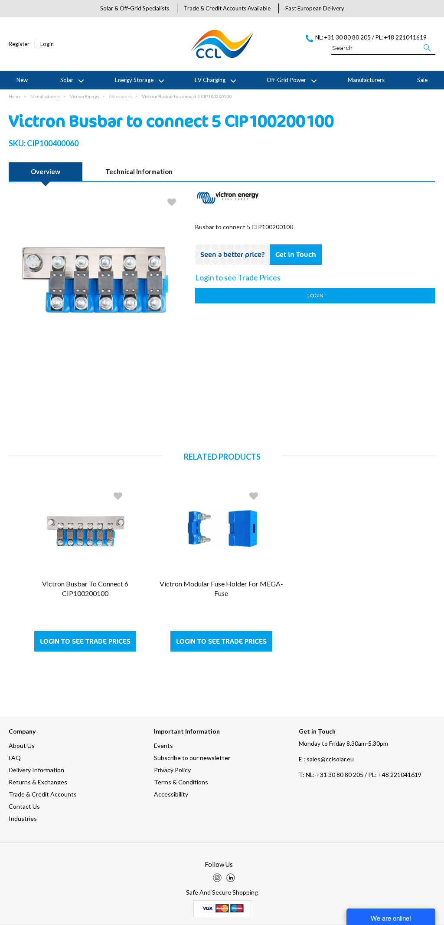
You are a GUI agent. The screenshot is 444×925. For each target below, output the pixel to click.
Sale (422, 79)
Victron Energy (84, 96)
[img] (217, 877)
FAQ (15, 757)
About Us (22, 745)
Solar (66, 79)
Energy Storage (134, 79)
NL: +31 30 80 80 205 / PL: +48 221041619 (360, 774)
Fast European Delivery (314, 8)
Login (47, 44)
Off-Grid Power (286, 79)
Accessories (120, 96)
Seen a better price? (232, 254)
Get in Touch (295, 254)
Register (19, 44)
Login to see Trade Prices (85, 641)
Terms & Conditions (181, 782)
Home (15, 96)
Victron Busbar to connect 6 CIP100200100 (85, 588)
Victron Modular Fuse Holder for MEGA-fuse (221, 588)
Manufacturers (366, 79)
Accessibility (171, 794)
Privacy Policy (172, 770)
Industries (23, 818)
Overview (45, 171)
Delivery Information (36, 770)
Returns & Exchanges (38, 782)
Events (163, 745)
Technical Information (139, 171)
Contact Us (24, 806)
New (22, 79)
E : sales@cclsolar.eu (326, 759)
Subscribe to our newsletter (192, 757)
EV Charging (210, 79)
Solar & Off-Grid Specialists (134, 8)
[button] (427, 47)
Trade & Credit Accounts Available (227, 8)
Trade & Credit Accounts (43, 794)
